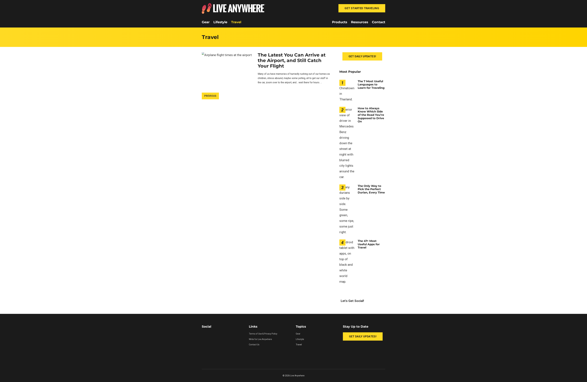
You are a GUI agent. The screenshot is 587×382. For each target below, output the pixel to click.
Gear (206, 22)
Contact (378, 22)
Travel (236, 22)
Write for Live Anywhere (260, 339)
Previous (210, 95)
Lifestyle (220, 22)
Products (339, 22)
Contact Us (254, 344)
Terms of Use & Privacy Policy (263, 333)
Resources (359, 22)
